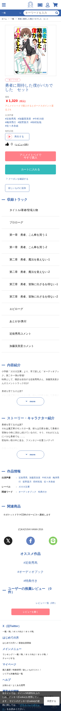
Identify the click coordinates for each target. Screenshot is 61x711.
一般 (17, 654)
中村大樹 (46, 477)
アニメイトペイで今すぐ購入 (30, 156)
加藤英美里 (34, 477)
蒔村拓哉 (37, 481)
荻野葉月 (27, 481)
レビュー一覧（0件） (46, 603)
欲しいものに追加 (17, 188)
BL (22, 654)
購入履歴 (7, 670)
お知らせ (7, 685)
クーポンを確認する (18, 179)
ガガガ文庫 (24, 486)
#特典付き (30, 580)
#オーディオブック (30, 572)
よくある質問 (19, 685)
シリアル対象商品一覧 (13, 674)
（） (21, 144)
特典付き (42, 492)
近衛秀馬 (23, 477)
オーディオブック (27, 492)
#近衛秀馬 (30, 562)
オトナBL (29, 631)
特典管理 (17, 670)
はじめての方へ (10, 643)
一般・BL (7, 631)
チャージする (9, 658)
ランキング (8, 654)
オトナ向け (18, 631)
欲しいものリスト (31, 670)
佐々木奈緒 (49, 481)
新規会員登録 (25, 643)
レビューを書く (30, 612)
